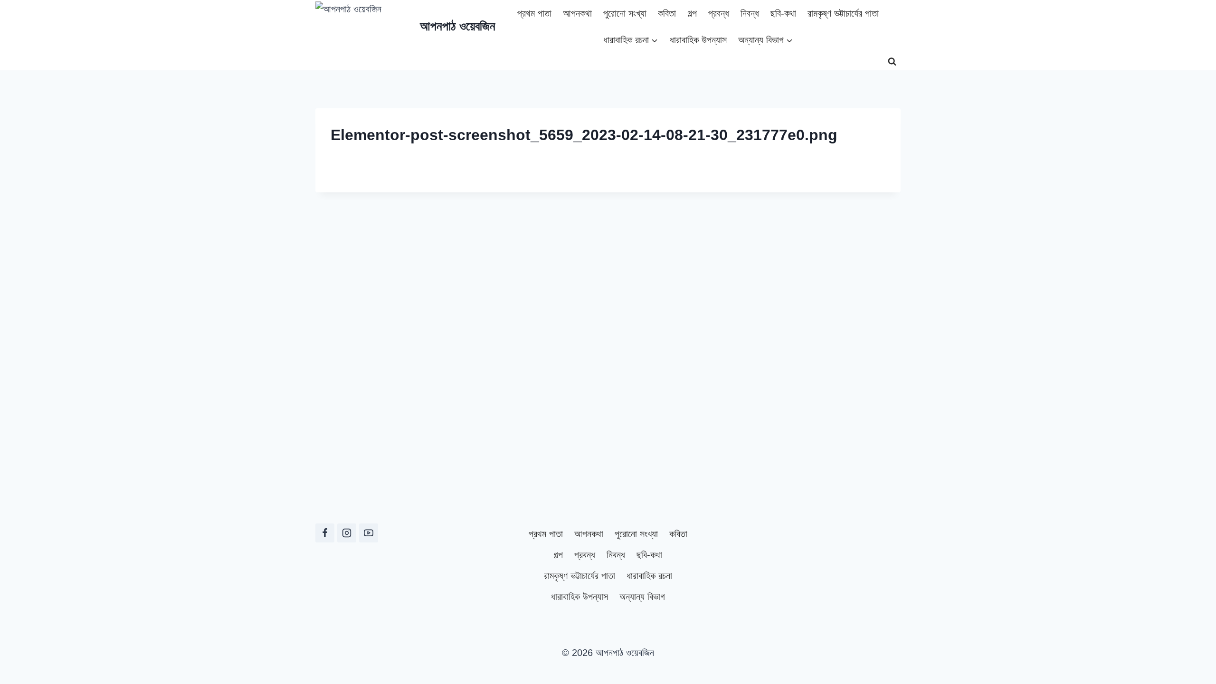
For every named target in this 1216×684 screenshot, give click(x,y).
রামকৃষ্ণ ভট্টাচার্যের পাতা (843, 13)
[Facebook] (324, 532)
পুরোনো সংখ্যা (624, 13)
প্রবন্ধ (718, 13)
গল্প (692, 13)
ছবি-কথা (783, 13)
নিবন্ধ (750, 13)
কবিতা (667, 13)
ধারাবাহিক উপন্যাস (698, 40)
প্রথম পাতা (534, 13)
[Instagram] (346, 532)
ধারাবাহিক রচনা (649, 575)
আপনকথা (577, 13)
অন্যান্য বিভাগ (642, 596)
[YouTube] (368, 532)
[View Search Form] (892, 61)
